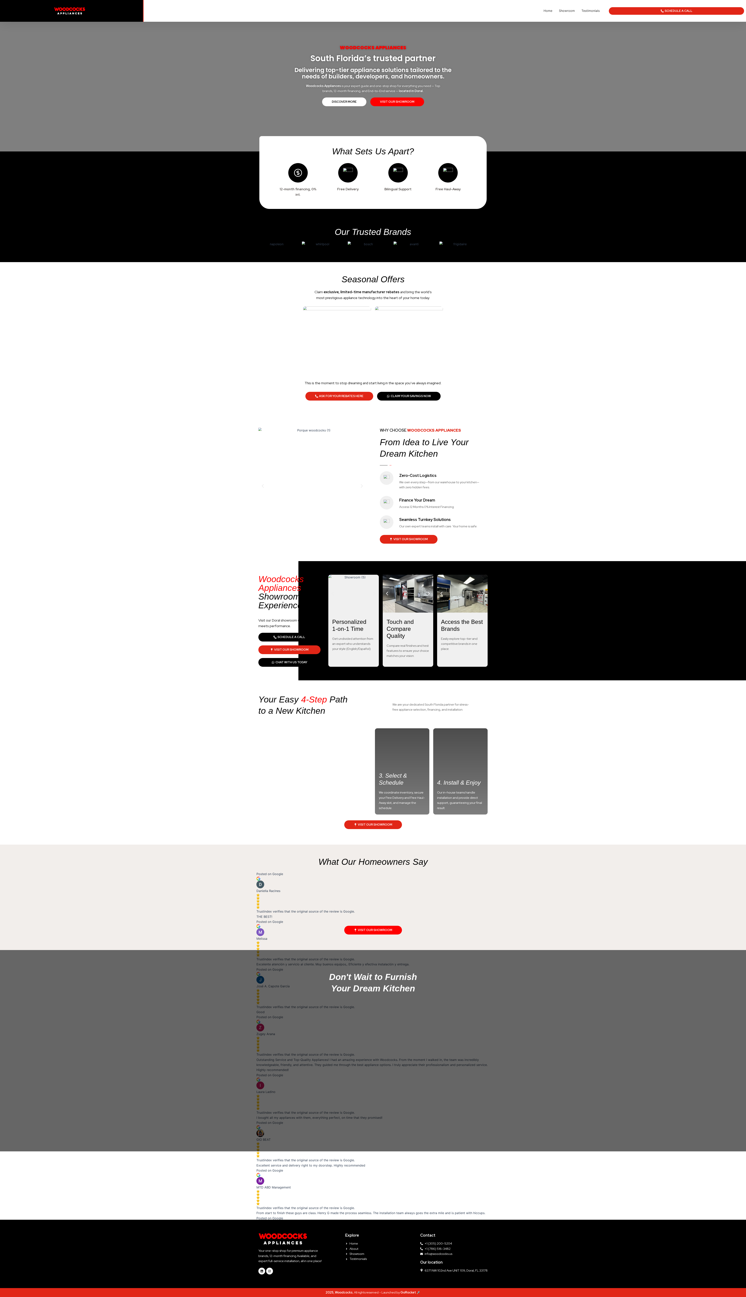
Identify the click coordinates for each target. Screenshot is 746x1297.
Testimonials (590, 11)
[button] (262, 486)
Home (548, 11)
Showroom (567, 11)
